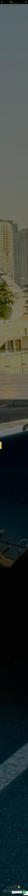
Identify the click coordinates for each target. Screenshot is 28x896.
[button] (2, 2)
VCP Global (18, 890)
